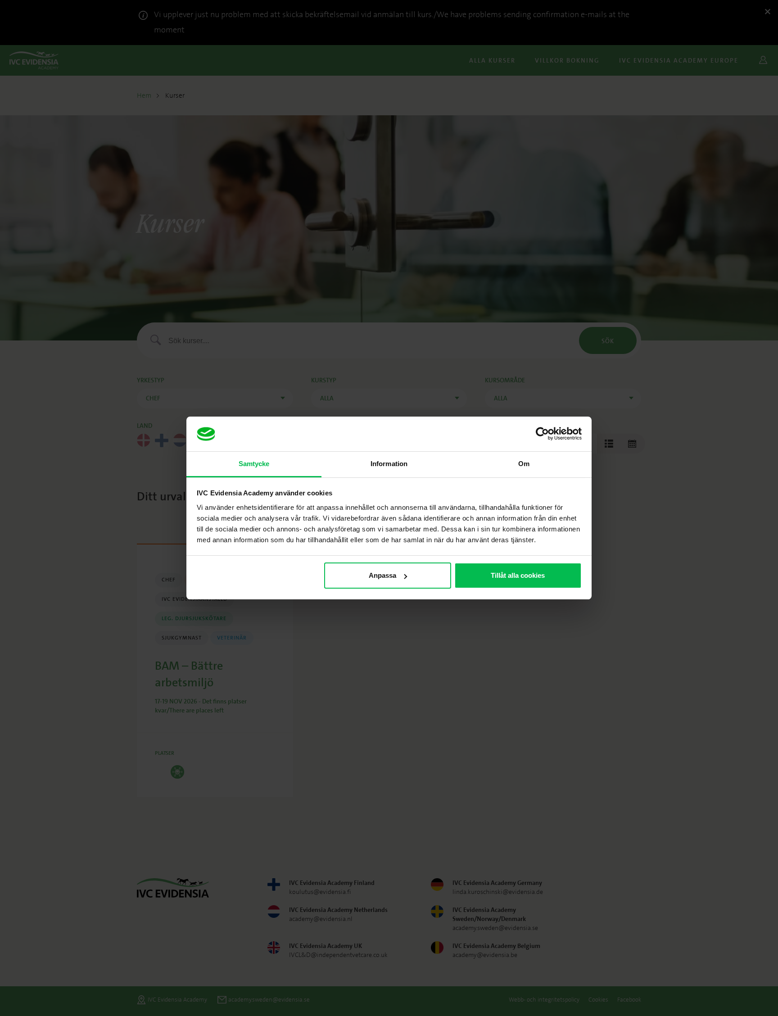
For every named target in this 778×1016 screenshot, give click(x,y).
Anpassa (382, 575)
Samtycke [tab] (254, 463)
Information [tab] (389, 463)
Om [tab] (523, 463)
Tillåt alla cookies (518, 575)
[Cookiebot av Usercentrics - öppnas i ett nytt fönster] (542, 434)
